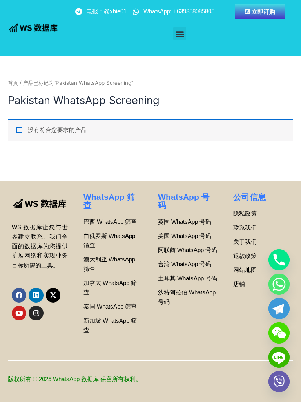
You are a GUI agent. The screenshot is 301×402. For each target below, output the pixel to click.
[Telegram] (279, 308)
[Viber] (279, 381)
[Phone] (279, 259)
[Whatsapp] (279, 284)
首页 (13, 83)
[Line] (279, 357)
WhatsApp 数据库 (76, 379)
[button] (179, 33)
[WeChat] (279, 333)
